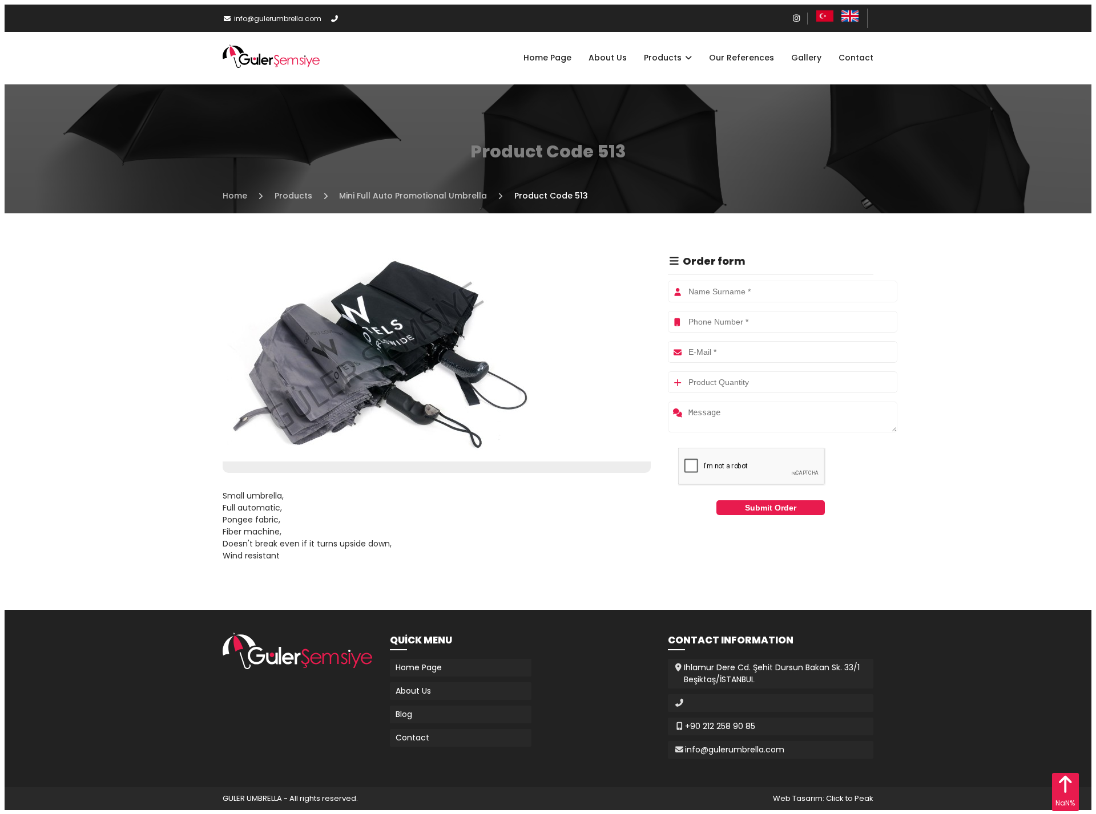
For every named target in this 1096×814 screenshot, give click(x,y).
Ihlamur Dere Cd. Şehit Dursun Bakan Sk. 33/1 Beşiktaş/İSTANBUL (772, 673)
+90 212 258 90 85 (720, 726)
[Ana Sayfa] (271, 65)
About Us (608, 57)
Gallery (806, 57)
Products (664, 57)
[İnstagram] (797, 18)
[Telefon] (335, 18)
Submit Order (770, 507)
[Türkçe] (824, 21)
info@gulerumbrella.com (277, 18)
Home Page (547, 57)
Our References (741, 57)
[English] (850, 21)
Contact (856, 57)
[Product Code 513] (377, 455)
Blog (404, 714)
